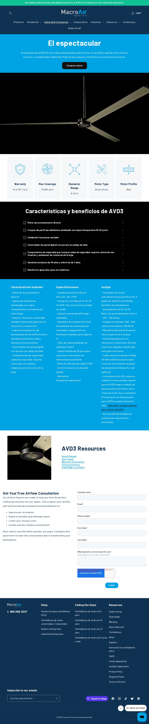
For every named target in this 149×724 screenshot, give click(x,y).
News (111, 637)
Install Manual (69, 456)
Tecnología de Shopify (84, 717)
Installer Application (119, 666)
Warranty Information (73, 462)
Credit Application (118, 661)
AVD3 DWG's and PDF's (73, 467)
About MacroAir (116, 627)
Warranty (113, 622)
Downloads (114, 617)
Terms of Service (117, 682)
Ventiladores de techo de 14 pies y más (91, 639)
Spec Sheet (68, 459)
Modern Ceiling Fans (51, 629)
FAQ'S (111, 656)
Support (113, 642)
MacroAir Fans (68, 717)
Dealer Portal (115, 611)
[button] (10, 13)
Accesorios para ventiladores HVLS (55, 613)
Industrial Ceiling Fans (52, 634)
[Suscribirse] (56, 698)
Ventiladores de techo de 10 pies (88, 622)
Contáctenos (115, 632)
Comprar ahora (74, 65)
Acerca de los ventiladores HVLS (122, 649)
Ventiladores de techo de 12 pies (88, 631)
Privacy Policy (116, 671)
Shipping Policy (116, 677)
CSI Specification (71, 464)
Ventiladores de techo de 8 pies (88, 613)
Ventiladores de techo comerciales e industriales (54, 622)
